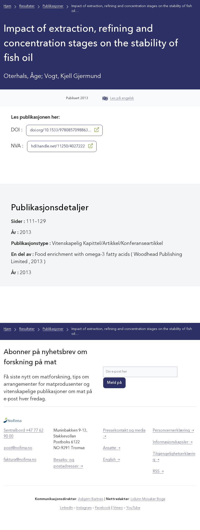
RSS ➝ (158, 471)
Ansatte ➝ (111, 448)
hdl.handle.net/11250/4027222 (58, 146)
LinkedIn (66, 508)
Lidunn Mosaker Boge (148, 499)
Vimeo (118, 508)
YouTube (133, 508)
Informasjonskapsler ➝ (172, 442)
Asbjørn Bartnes (90, 499)
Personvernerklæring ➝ (173, 431)
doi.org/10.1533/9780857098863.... (61, 130)
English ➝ (111, 460)
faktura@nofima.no (20, 460)
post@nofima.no (18, 448)
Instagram (84, 508)
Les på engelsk (122, 98)
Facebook (102, 508)
